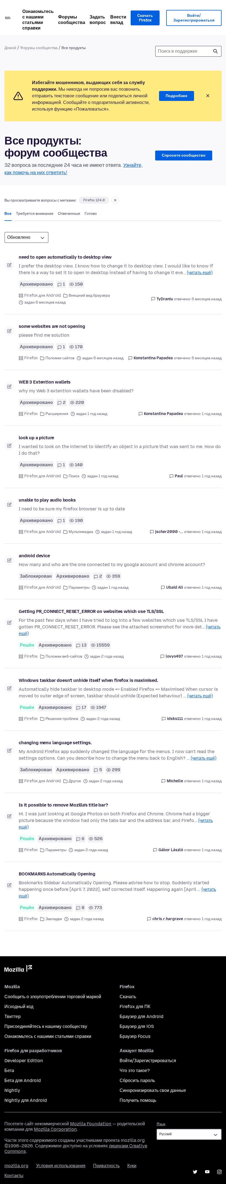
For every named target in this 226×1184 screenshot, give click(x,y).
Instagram (219, 1172)
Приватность (106, 1165)
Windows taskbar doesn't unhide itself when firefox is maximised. (88, 680)
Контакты (13, 1175)
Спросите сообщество (184, 155)
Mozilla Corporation (55, 1129)
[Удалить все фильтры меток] (115, 200)
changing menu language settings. (55, 742)
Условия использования (60, 1165)
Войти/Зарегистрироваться (193, 18)
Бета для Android (22, 1080)
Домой (10, 47)
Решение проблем (61, 718)
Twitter (195, 1172)
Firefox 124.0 (94, 200)
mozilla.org (16, 1165)
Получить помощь (138, 1100)
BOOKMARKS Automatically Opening (57, 874)
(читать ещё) (199, 272)
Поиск (215, 51)
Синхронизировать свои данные (153, 1090)
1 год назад (212, 413)
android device (34, 555)
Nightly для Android (25, 1100)
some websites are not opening (52, 326)
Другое (75, 781)
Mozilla (18, 969)
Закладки (53, 919)
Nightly (12, 1090)
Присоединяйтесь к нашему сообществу (45, 1026)
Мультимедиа (81, 531)
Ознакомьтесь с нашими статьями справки (38, 20)
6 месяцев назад (207, 299)
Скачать (128, 996)
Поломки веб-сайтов (63, 656)
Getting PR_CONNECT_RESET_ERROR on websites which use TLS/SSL (91, 611)
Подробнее (176, 95)
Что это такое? (135, 1070)
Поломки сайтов (59, 358)
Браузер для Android (141, 1016)
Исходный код (18, 1006)
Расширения (56, 413)
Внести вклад (118, 19)
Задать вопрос (98, 19)
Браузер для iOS (137, 1026)
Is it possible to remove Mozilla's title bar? (63, 805)
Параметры (79, 587)
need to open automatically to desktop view (65, 257)
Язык (161, 1124)
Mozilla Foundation (90, 1123)
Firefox (31, 358)
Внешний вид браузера (89, 295)
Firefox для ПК (135, 1006)
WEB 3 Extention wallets (45, 382)
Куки (131, 1165)
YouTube (207, 1172)
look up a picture (36, 437)
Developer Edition (23, 1060)
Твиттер (12, 1016)
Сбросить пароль (137, 1080)
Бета (9, 1070)
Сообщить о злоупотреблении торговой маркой (52, 996)
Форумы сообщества (71, 19)
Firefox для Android (42, 295)
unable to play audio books (47, 500)
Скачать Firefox (145, 18)
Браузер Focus (135, 1036)
